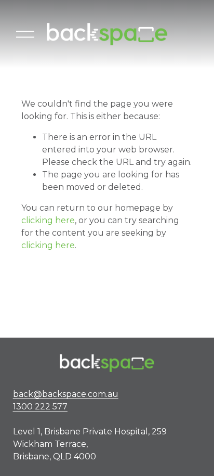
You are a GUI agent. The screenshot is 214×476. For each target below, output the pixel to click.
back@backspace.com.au (65, 400)
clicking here (48, 220)
